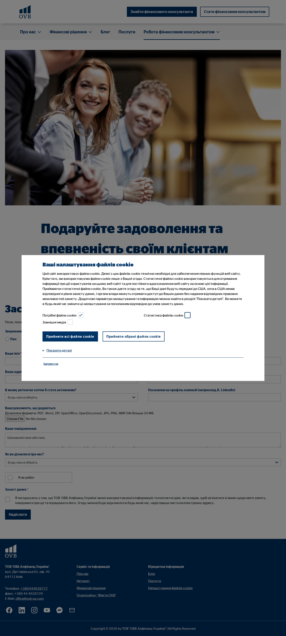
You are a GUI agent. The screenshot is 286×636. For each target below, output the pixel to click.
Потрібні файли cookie (59, 315)
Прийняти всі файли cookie (70, 336)
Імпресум (51, 363)
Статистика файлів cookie (163, 315)
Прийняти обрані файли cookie (133, 336)
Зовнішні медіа (54, 322)
